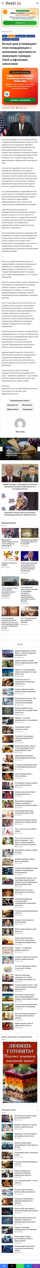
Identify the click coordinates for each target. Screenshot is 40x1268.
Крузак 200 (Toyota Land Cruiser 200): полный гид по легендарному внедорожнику (25, 940)
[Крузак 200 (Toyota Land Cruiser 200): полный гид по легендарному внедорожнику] (7, 941)
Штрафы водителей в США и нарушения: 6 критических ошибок (24, 1248)
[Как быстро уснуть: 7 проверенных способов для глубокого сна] (7, 682)
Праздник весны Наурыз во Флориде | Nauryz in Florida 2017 (29, 542)
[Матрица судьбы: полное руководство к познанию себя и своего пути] (7, 711)
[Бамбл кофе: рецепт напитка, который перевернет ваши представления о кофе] (7, 749)
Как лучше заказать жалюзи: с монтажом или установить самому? (26, 1016)
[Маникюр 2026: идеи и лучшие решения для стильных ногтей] (7, 823)
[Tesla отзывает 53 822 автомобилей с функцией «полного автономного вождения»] (10, 581)
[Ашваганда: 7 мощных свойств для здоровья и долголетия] (7, 1136)
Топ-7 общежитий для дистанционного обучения (29, 620)
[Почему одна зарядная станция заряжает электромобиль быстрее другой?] (7, 871)
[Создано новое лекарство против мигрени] (7, 923)
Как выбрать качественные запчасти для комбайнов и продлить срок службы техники (26, 997)
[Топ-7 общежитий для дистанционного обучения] (29, 611)
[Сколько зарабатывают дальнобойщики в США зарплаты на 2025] (7, 1146)
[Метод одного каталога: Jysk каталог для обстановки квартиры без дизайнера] (7, 701)
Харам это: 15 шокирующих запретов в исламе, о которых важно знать (26, 672)
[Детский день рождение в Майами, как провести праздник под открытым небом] (7, 804)
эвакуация (28, 409)
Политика (6, 39)
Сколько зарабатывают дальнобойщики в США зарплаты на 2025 (26, 1145)
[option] (20, 449)
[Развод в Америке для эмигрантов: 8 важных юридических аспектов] (7, 1173)
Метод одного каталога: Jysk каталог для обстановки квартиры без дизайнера (25, 700)
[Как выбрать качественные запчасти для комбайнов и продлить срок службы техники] (7, 997)
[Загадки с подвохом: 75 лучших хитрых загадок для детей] (7, 960)
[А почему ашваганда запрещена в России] (7, 914)
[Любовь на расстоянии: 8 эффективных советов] (7, 1026)
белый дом (27, 405)
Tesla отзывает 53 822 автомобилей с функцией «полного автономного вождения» (10, 592)
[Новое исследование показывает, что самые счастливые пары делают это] (7, 978)
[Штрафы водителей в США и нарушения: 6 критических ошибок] (7, 1249)
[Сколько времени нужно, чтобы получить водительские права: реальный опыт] (7, 988)
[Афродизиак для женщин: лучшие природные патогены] (7, 758)
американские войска (20, 401)
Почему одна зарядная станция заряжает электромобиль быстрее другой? (26, 870)
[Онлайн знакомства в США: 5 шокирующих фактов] (7, 795)
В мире (11, 36)
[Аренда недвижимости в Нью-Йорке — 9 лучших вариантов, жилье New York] (7, 654)
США (10, 31)
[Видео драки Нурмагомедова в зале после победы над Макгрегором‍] (10, 533)
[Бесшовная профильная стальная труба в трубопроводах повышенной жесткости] (7, 902)
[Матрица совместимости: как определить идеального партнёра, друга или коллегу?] (7, 1220)
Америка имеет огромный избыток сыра (16, 454)
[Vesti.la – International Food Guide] (13, 3)
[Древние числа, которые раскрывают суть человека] (7, 893)
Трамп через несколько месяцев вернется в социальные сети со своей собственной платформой (29, 567)
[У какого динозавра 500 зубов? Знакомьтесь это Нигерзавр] (7, 1007)
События (15, 39)
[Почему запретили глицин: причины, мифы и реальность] (7, 692)
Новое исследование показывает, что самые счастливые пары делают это (25, 977)
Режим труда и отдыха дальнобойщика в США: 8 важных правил (23, 1239)
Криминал (30, 36)
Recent (20, 644)
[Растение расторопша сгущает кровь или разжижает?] (7, 786)
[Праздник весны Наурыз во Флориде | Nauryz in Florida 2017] (29, 533)
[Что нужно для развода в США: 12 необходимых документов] (7, 767)
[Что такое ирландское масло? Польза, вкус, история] (7, 969)
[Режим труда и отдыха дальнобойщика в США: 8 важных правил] (7, 1239)
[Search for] (37, 4)
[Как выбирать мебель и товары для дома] (7, 853)
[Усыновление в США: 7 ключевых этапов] (7, 730)
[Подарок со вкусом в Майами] (10, 556)
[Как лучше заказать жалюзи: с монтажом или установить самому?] (7, 1016)
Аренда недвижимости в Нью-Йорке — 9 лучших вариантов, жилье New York (26, 653)
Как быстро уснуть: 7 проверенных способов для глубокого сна (25, 682)
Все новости (20, 36)
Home (5, 31)
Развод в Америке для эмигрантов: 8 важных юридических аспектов (22, 1173)
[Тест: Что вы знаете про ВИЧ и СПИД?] (7, 832)
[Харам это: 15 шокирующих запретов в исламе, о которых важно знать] (7, 672)
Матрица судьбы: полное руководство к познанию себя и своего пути (26, 710)
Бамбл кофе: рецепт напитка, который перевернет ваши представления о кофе (25, 748)
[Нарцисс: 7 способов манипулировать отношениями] (7, 721)
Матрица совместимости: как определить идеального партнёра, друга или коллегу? (25, 1220)
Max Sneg (20, 432)
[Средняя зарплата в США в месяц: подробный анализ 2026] (7, 663)
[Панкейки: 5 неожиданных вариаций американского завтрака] (7, 739)
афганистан (13, 405)
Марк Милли (13, 409)
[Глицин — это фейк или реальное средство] (7, 951)
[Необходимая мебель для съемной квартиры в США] (7, 813)
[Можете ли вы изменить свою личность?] (7, 932)
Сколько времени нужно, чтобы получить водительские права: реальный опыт (26, 987)
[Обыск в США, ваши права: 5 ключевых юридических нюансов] (7, 1211)
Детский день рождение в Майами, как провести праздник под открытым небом (26, 803)
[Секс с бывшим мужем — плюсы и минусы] (7, 776)
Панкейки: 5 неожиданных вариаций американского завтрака (24, 738)
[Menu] (3, 4)
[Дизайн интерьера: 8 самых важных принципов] (7, 862)
